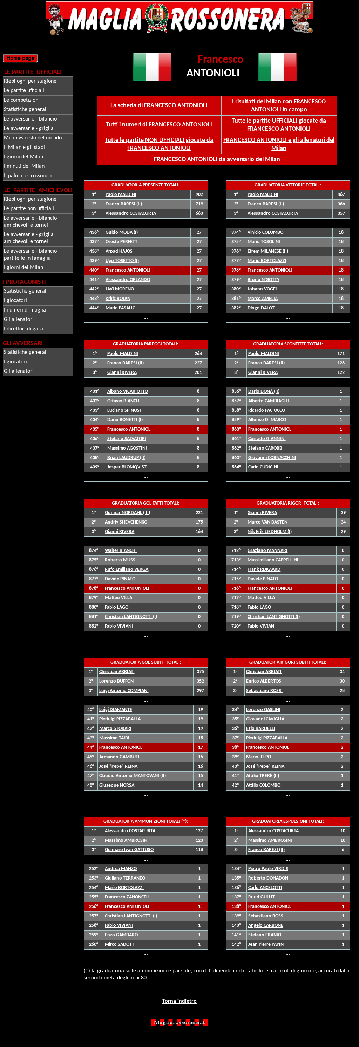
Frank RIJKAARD (264, 569)
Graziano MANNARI (267, 550)
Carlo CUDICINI (263, 467)
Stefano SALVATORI (126, 439)
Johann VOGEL (263, 289)
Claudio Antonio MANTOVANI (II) (132, 776)
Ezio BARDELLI (260, 728)
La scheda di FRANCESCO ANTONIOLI (159, 105)
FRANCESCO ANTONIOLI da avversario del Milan (217, 159)
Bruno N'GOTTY (263, 279)
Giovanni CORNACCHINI (272, 457)
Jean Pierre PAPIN (266, 944)
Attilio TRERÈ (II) (262, 776)
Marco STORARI (115, 728)
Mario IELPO (258, 757)
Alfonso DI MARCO (267, 420)
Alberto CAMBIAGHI (268, 401)
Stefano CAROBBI (266, 448)
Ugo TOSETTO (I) (122, 261)
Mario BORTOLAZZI (267, 261)
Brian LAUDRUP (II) (126, 457)
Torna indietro (179, 1001)
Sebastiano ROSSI (266, 916)
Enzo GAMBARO (121, 935)
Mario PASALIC (120, 308)
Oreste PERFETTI (122, 242)
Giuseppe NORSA (116, 785)
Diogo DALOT (261, 308)
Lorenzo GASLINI (263, 709)
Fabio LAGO (259, 607)
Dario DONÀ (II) (263, 391)
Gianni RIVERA (122, 372)
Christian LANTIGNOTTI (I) (274, 617)
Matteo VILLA (261, 598)
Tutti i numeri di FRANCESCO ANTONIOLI (159, 125)
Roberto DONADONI (269, 878)
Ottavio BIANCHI (124, 401)
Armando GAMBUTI (119, 757)
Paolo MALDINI (121, 194)
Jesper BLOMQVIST (127, 467)
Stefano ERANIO (264, 935)
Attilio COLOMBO (263, 785)
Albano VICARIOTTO (127, 391)
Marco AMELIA (263, 298)
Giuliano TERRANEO (125, 878)
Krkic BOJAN (118, 298)
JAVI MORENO (120, 289)
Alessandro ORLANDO (128, 279)
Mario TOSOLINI (264, 242)
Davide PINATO (263, 579)
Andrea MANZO (121, 868)
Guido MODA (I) (122, 232)
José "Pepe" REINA (118, 766)
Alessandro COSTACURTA (131, 213)
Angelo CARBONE (265, 925)
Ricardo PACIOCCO (266, 410)
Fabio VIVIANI (262, 626)
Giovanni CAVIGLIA (265, 719)
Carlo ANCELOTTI (265, 887)
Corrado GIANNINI (267, 439)
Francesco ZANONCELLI (128, 897)
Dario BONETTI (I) (125, 420)
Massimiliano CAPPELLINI (273, 560)
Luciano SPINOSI (124, 410)
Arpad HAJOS (119, 251)
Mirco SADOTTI (120, 944)
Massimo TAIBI (114, 738)
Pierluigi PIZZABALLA (120, 719)
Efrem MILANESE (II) (268, 251)
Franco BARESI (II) (124, 204)
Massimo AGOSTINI (127, 448)
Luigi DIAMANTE (115, 709)
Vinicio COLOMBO (265, 232)
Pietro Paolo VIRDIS (268, 868)
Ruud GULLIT (261, 897)
